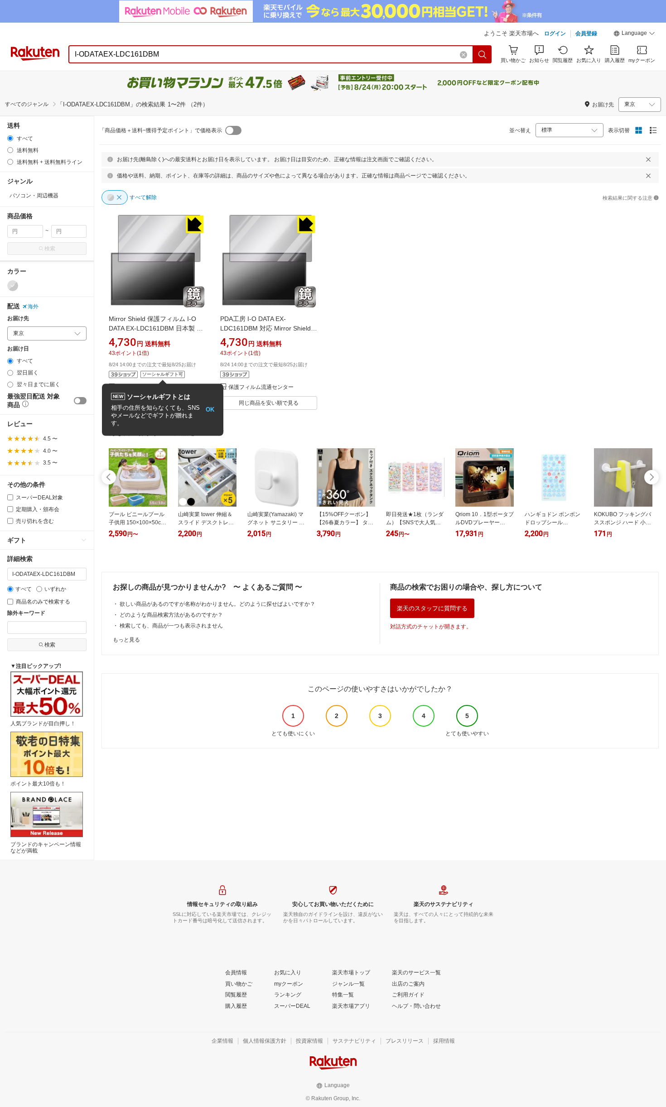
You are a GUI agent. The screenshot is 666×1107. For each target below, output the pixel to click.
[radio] (10, 138)
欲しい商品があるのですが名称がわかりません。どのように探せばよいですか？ (217, 604)
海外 (33, 306)
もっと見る (126, 640)
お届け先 (18, 318)
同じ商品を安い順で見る (269, 403)
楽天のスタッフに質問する (432, 608)
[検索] (482, 54)
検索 (49, 248)
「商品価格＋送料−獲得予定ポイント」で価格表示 (160, 130)
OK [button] (210, 409)
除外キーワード (26, 613)
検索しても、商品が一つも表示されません (171, 626)
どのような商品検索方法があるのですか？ (171, 615)
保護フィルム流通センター (261, 387)
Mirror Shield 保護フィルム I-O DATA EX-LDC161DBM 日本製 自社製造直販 (156, 328)
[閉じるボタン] (648, 159)
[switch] (80, 400)
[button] (634, 34)
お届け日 (18, 349)
